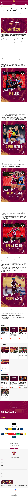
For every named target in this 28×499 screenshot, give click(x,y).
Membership (13, 4)
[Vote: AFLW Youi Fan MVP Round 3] (14, 333)
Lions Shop (2, 468)
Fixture (26, 4)
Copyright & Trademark (14, 495)
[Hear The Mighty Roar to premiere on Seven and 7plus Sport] (5, 394)
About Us (2, 462)
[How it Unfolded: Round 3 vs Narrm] (14, 353)
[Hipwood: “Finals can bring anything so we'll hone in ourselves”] (5, 366)
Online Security (14, 496)
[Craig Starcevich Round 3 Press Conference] (5, 353)
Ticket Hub (2, 476)
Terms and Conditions (14, 493)
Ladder (1, 473)
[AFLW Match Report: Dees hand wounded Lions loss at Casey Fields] (5, 333)
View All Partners (13, 439)
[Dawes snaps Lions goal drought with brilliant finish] (23, 353)
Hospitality (2, 465)
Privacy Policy (17, 457)
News (2, 4)
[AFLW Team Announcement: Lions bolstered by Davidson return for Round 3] (23, 333)
